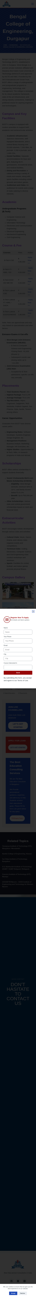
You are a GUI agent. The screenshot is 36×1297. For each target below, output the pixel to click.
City (5, 654)
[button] (33, 611)
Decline (22, 1293)
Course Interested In (10, 663)
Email (5, 645)
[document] (18, 648)
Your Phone (7, 636)
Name (6, 628)
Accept (13, 1293)
